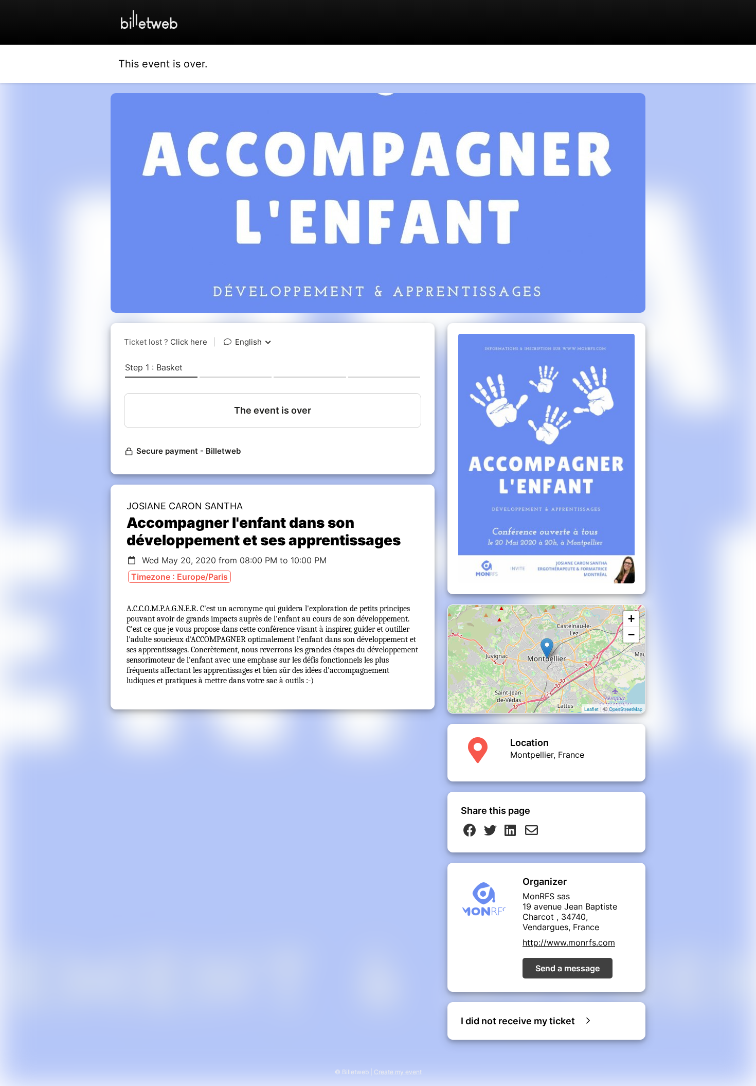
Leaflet (591, 709)
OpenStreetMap (625, 709)
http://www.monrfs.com (569, 942)
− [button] (631, 634)
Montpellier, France (547, 755)
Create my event (398, 1072)
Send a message (567, 968)
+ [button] (631, 618)
